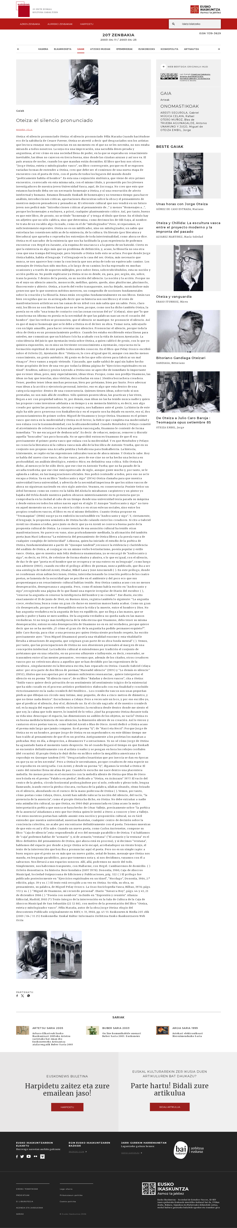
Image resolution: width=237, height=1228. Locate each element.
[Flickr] (36, 1156)
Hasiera (43, 49)
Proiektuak (22, 1195)
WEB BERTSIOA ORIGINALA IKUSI (188, 66)
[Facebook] (17, 1156)
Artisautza (191, 49)
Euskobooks (146, 49)
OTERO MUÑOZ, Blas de (177, 119)
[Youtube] (29, 1156)
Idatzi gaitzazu (130, 1153)
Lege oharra (66, 1189)
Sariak (20, 1214)
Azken (30, 24)
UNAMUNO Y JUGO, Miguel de (181, 126)
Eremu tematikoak (27, 1189)
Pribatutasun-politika (71, 1195)
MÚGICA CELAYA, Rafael (177, 116)
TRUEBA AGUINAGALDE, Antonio (183, 123)
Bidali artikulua (169, 1107)
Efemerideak (124, 49)
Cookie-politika (68, 1201)
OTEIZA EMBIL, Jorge (175, 130)
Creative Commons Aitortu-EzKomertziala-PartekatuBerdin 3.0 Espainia (195, 76)
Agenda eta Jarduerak (29, 1208)
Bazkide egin (76, 1152)
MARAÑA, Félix (24, 130)
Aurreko (60, 24)
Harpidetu (86, 24)
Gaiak (80, 49)
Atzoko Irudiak (100, 49)
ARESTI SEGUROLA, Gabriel (179, 112)
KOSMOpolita (169, 49)
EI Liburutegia (24, 1201)
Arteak (165, 99)
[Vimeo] (42, 1156)
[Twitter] (22, 1156)
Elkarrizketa (62, 49)
